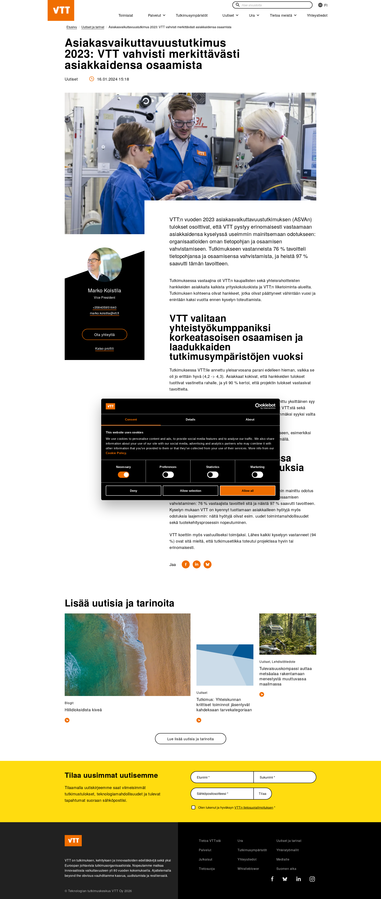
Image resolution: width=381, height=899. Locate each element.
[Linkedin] (197, 564)
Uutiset (228, 15)
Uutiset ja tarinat (288, 840)
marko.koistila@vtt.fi (104, 313)
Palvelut (154, 15)
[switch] (168, 475)
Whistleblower (248, 868)
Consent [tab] (131, 419)
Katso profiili (104, 348)
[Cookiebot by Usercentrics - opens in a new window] (258, 406)
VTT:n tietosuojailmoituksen (253, 807)
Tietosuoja (207, 868)
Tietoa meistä (281, 15)
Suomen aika (286, 868)
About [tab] (250, 419)
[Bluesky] (208, 564)
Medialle (283, 859)
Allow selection (190, 490)
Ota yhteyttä (104, 334)
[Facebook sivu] (272, 880)
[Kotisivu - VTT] (61, 10)
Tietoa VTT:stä (210, 840)
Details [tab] (190, 419)
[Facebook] (186, 564)
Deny (133, 490)
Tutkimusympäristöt (192, 15)
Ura (252, 15)
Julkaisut (205, 859)
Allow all (248, 490)
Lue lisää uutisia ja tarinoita (190, 738)
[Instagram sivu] (312, 880)
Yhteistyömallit (287, 850)
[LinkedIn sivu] (298, 879)
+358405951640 (104, 307)
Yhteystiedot (317, 15)
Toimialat (125, 15)
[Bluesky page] (285, 880)
